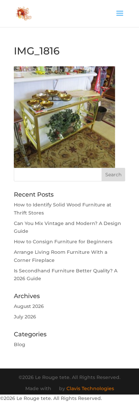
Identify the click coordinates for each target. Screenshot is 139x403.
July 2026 (25, 317)
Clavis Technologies (90, 388)
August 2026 (29, 306)
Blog (19, 344)
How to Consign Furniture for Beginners (63, 242)
